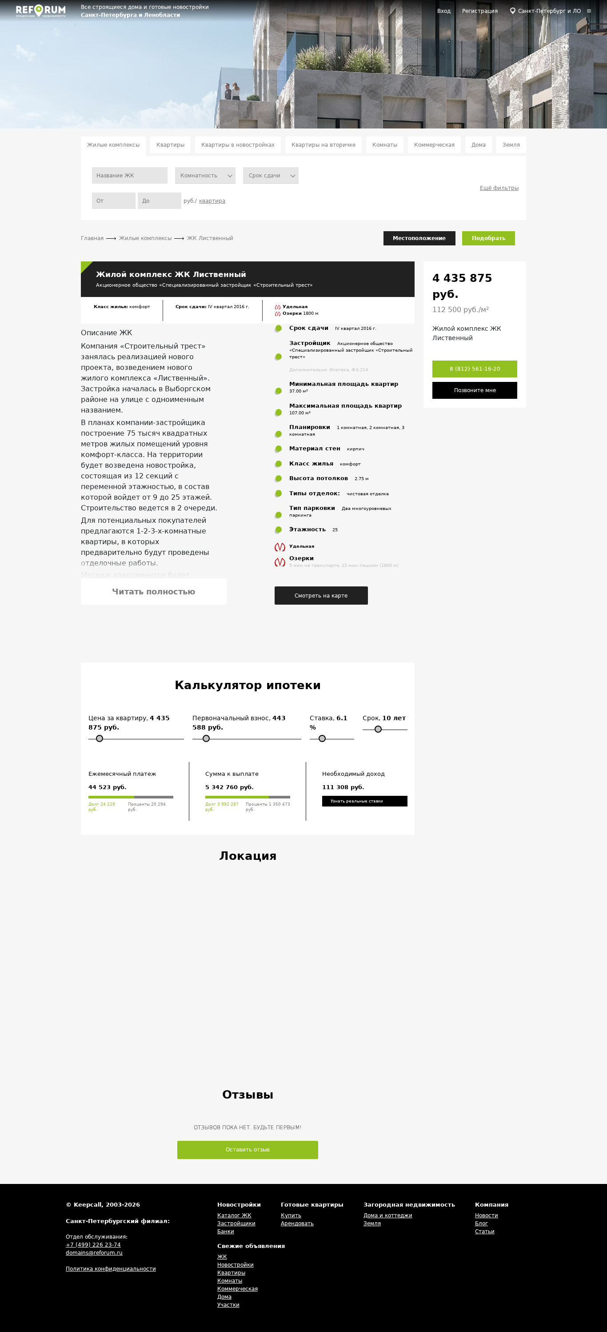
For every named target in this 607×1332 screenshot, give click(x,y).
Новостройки (235, 1265)
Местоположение (419, 238)
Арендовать (297, 1223)
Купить (291, 1215)
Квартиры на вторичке (323, 145)
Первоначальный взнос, (239, 722)
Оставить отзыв (248, 1150)
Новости (486, 1215)
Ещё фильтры (499, 188)
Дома (478, 145)
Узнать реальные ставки (357, 801)
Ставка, (328, 722)
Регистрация (480, 11)
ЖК (222, 1257)
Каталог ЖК (234, 1215)
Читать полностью (154, 591)
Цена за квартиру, (129, 722)
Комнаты (384, 145)
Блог (481, 1223)
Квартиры (170, 145)
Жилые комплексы (113, 145)
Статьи (485, 1231)
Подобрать (489, 238)
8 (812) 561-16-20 (475, 369)
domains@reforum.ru (94, 1253)
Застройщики (236, 1223)
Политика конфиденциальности (111, 1269)
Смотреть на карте (321, 596)
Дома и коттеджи (387, 1215)
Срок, (384, 718)
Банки (225, 1231)
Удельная (295, 306)
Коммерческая (434, 145)
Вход (444, 11)
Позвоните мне (475, 390)
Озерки (293, 313)
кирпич (355, 448)
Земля (511, 145)
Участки (228, 1305)
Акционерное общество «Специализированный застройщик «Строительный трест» (204, 285)
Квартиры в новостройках (238, 145)
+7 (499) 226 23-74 (93, 1245)
